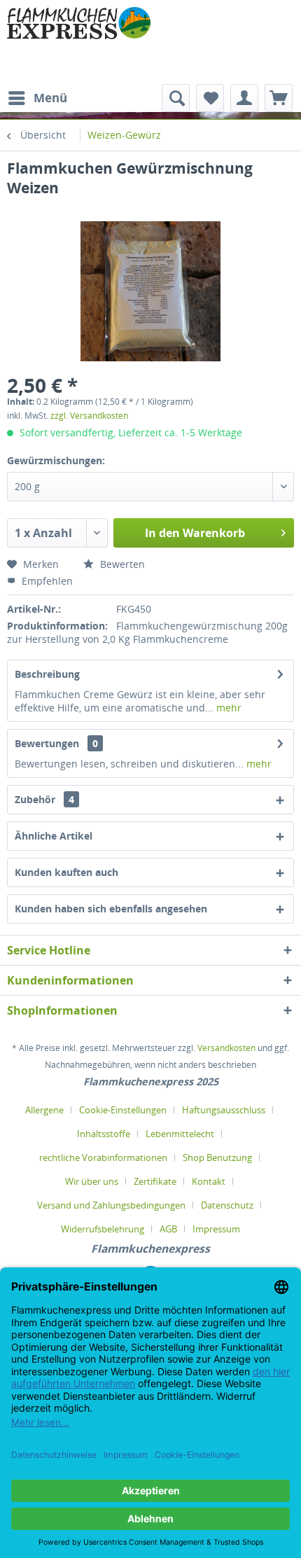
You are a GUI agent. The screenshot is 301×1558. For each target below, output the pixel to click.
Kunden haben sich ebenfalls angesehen (111, 908)
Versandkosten (226, 1048)
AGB (168, 1229)
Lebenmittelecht (180, 1133)
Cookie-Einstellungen (123, 1110)
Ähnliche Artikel (53, 835)
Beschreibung (47, 674)
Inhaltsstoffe (103, 1133)
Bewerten (121, 564)
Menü (50, 98)
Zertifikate (155, 1181)
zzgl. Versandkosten (89, 416)
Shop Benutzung (217, 1157)
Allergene (44, 1110)
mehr (227, 707)
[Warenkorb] (279, 98)
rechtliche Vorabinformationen (103, 1157)
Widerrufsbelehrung (102, 1229)
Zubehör (44, 799)
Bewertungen (47, 743)
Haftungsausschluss (223, 1110)
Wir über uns (91, 1181)
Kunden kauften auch (66, 872)
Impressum (216, 1229)
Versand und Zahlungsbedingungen (111, 1205)
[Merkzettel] (210, 98)
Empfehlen (46, 580)
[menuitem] (37, 98)
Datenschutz (227, 1205)
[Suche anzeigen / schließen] (176, 98)
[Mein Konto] (244, 98)
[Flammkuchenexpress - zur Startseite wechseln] (78, 42)
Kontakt (208, 1181)
